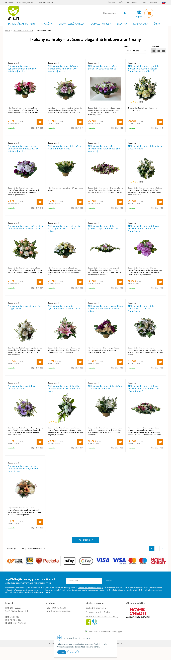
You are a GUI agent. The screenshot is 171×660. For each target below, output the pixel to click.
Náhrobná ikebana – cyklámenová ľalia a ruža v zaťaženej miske (22, 69)
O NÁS (143, 2)
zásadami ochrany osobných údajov (90, 588)
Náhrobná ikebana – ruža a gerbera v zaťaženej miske (102, 67)
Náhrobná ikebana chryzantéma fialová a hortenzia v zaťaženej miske (105, 309)
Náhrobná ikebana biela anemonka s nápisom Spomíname (141, 309)
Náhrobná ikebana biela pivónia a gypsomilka (25, 307)
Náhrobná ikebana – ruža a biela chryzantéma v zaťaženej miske (25, 227)
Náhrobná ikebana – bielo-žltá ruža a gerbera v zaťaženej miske (64, 229)
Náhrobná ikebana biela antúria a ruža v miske (145, 147)
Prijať (62, 652)
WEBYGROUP (117, 643)
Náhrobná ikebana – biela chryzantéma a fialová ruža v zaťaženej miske (23, 149)
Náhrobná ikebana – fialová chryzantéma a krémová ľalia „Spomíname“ (143, 389)
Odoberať (108, 581)
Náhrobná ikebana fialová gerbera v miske (22, 387)
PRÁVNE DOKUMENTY (128, 2)
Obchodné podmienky (96, 608)
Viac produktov (85, 539)
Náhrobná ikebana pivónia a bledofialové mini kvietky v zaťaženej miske (63, 69)
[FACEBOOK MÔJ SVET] (89, 622)
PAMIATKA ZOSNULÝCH (23, 31)
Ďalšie (157, 23)
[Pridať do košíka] (40, 122)
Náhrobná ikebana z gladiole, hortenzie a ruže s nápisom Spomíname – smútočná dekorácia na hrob (144, 70)
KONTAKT (154, 2)
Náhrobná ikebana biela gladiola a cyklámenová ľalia (103, 227)
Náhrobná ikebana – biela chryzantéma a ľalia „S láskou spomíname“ (23, 468)
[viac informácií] (138, 612)
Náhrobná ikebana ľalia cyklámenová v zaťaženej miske (64, 307)
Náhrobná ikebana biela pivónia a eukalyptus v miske (105, 387)
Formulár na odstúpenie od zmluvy (102, 616)
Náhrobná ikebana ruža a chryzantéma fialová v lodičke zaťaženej (104, 149)
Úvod (11, 2)
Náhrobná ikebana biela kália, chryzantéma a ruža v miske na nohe (64, 389)
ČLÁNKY (111, 2)
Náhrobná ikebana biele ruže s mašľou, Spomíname (64, 147)
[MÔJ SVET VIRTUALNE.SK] (95, 622)
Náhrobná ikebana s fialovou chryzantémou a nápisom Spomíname (143, 229)
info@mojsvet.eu (26, 2)
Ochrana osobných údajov (98, 612)
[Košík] (148, 13)
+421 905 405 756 (46, 2)
